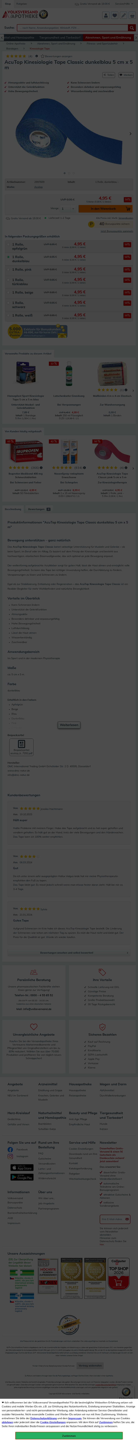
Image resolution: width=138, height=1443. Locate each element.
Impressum (75, 1418)
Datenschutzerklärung (43, 1418)
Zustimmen (106, 1422)
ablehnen (7, 1422)
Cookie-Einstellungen (53, 1422)
